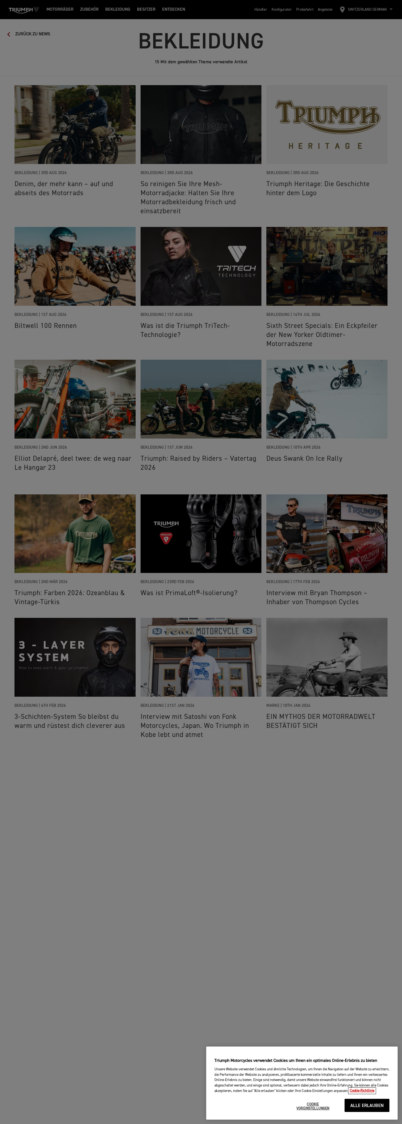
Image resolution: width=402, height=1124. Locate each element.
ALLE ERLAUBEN (367, 1105)
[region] (302, 1083)
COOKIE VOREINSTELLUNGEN (312, 1107)
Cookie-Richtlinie (362, 1091)
